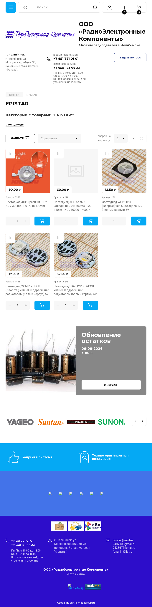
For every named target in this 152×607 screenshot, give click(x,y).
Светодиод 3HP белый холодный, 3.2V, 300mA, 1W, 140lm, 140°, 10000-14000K (72, 206)
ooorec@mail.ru (123, 540)
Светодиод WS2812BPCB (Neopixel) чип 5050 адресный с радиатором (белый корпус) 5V (27, 290)
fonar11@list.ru (122, 551)
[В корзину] (42, 221)
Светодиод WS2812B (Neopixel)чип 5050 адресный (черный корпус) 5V (122, 206)
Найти (95, 7)
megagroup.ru (86, 602)
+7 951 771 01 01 (66, 58)
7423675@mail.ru (124, 547)
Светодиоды (15, 124)
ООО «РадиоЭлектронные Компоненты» (112, 31)
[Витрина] (141, 138)
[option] (21, 422)
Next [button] (142, 421)
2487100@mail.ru (124, 544)
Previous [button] (135, 421)
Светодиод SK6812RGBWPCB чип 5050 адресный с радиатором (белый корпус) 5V (75, 290)
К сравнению (10, 153)
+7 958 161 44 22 (66, 68)
